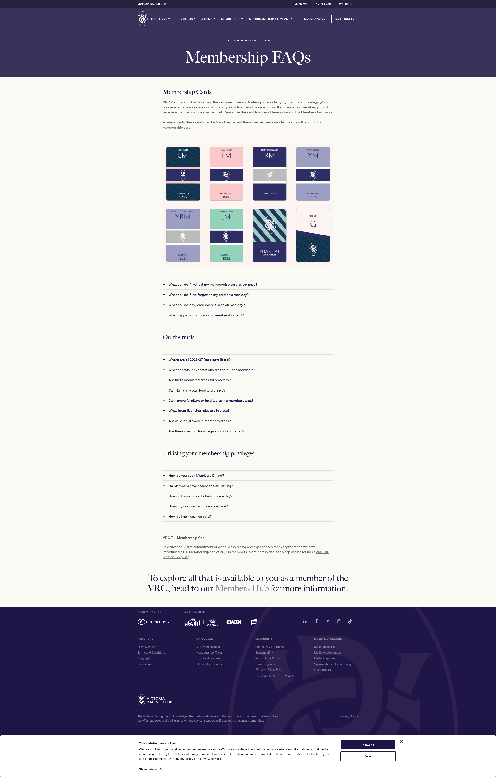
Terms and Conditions (151, 652)
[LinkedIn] (305, 622)
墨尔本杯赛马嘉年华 (268, 670)
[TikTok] (350, 622)
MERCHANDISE (314, 19)
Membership (231, 19)
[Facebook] (316, 622)
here (217, 758)
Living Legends (265, 664)
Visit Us (187, 19)
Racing (207, 19)
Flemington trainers (209, 664)
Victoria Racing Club (153, 4)
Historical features (208, 658)
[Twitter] (328, 622)
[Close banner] (401, 741)
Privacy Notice (348, 716)
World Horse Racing (268, 658)
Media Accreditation (327, 652)
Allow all (368, 745)
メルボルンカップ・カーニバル (275, 675)
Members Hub (242, 587)
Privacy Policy (147, 647)
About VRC (159, 19)
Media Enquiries (324, 658)
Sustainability (264, 652)
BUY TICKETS (344, 19)
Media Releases (324, 647)
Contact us (144, 664)
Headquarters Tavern (210, 652)
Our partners (322, 670)
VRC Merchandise (208, 647)
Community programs (269, 647)
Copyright (144, 658)
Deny (368, 756)
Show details (148, 769)
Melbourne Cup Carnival (269, 19)
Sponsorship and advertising (332, 664)
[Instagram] (339, 622)
